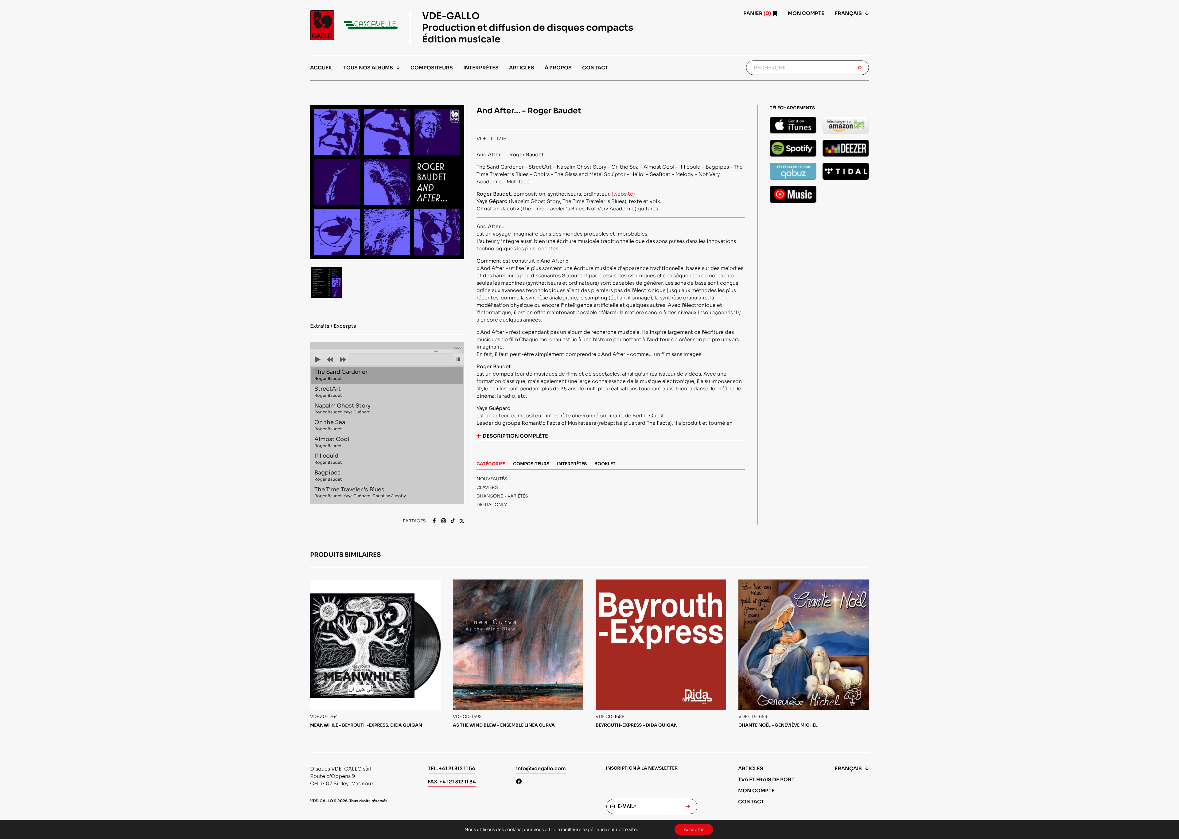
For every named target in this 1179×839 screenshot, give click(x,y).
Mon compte (806, 13)
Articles (521, 67)
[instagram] (443, 521)
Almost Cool (331, 442)
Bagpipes (328, 475)
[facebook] (434, 521)
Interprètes (481, 67)
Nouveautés (492, 479)
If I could (328, 458)
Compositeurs (432, 67)
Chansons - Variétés (502, 496)
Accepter (694, 829)
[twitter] (462, 521)
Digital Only (492, 504)
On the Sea (329, 425)
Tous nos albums (368, 67)
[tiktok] (452, 521)
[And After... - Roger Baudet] (793, 125)
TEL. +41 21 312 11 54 (451, 768)
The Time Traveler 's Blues (360, 492)
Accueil (321, 67)
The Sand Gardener (341, 375)
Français (848, 13)
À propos (558, 67)
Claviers (487, 487)
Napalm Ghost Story (342, 408)
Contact (595, 67)
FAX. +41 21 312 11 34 (452, 782)
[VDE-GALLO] (354, 25)
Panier (757, 13)
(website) (623, 194)
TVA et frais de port (766, 779)
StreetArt (328, 391)
